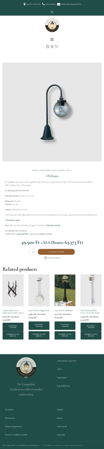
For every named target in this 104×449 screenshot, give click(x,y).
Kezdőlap (34, 170)
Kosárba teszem (56, 252)
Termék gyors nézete (13, 335)
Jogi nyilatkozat (63, 386)
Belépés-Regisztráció (13, 426)
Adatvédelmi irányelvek (66, 361)
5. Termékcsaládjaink (45, 170)
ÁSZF (59, 369)
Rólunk (60, 409)
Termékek (9, 409)
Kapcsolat (61, 434)
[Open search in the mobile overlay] (52, 12)
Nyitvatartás (10, 418)
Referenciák (62, 426)
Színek (60, 418)
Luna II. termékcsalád (58, 170)
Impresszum (62, 377)
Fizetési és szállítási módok (16, 434)
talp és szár (26, 215)
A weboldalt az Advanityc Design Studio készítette (62, 445)
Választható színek (12, 220)
